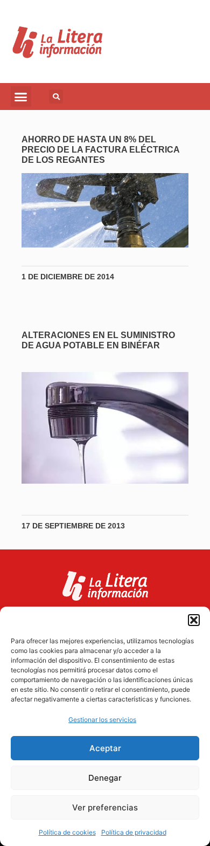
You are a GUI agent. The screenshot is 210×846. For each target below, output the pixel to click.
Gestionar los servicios (102, 720)
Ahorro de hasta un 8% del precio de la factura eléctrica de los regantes (100, 149)
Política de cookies (67, 832)
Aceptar (105, 748)
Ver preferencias (105, 807)
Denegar (105, 778)
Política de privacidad (133, 832)
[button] (193, 620)
